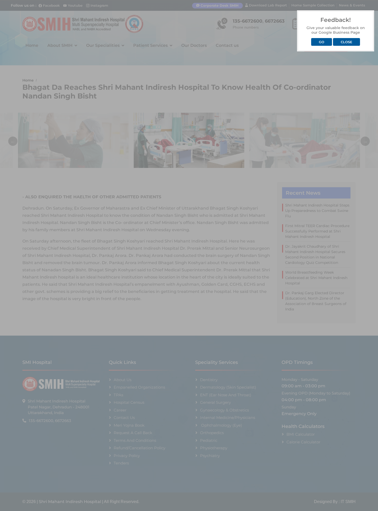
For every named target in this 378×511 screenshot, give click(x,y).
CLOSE (346, 42)
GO (321, 42)
